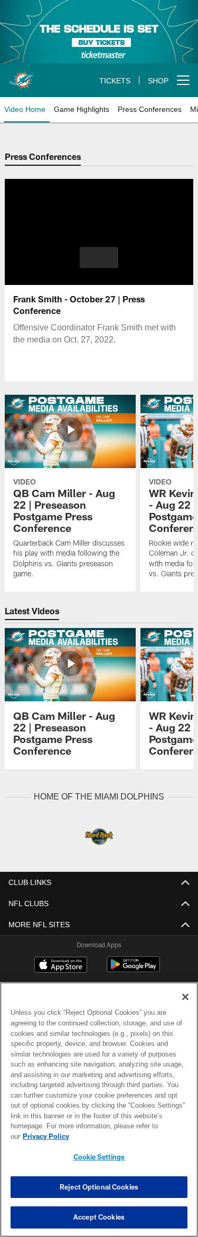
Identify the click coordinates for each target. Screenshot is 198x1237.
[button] (99, 257)
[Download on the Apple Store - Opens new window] (60, 965)
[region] (99, 1115)
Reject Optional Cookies (99, 1187)
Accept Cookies (99, 1217)
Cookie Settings (99, 1157)
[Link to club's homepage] (21, 76)
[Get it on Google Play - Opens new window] (133, 969)
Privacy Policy (127, 1136)
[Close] (185, 1007)
